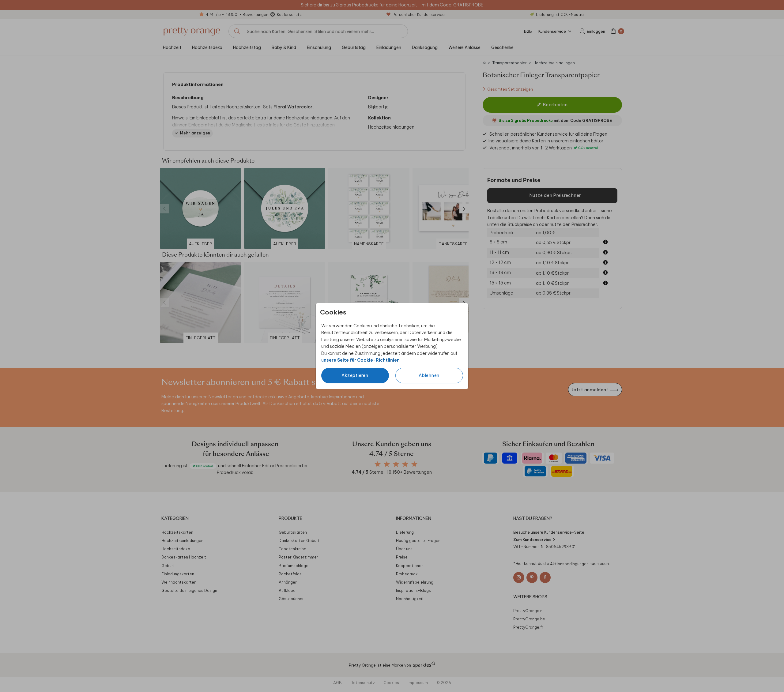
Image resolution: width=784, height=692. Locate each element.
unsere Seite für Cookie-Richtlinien (360, 360)
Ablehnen (429, 375)
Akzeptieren (354, 375)
